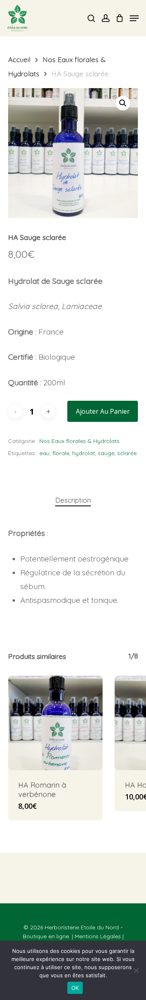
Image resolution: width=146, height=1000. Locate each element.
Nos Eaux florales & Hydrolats (79, 441)
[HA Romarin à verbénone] (55, 723)
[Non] (136, 970)
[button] (123, 103)
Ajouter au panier (103, 411)
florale (60, 453)
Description (73, 500)
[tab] (73, 500)
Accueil (19, 59)
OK (75, 988)
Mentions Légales (98, 936)
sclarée (127, 453)
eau (44, 453)
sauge (106, 453)
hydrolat (83, 453)
